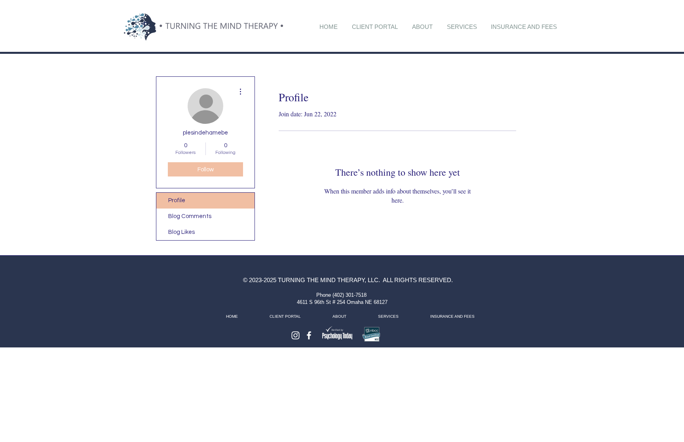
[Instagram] (295, 335)
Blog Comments (189, 216)
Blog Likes (181, 232)
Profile (176, 200)
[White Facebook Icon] (309, 335)
